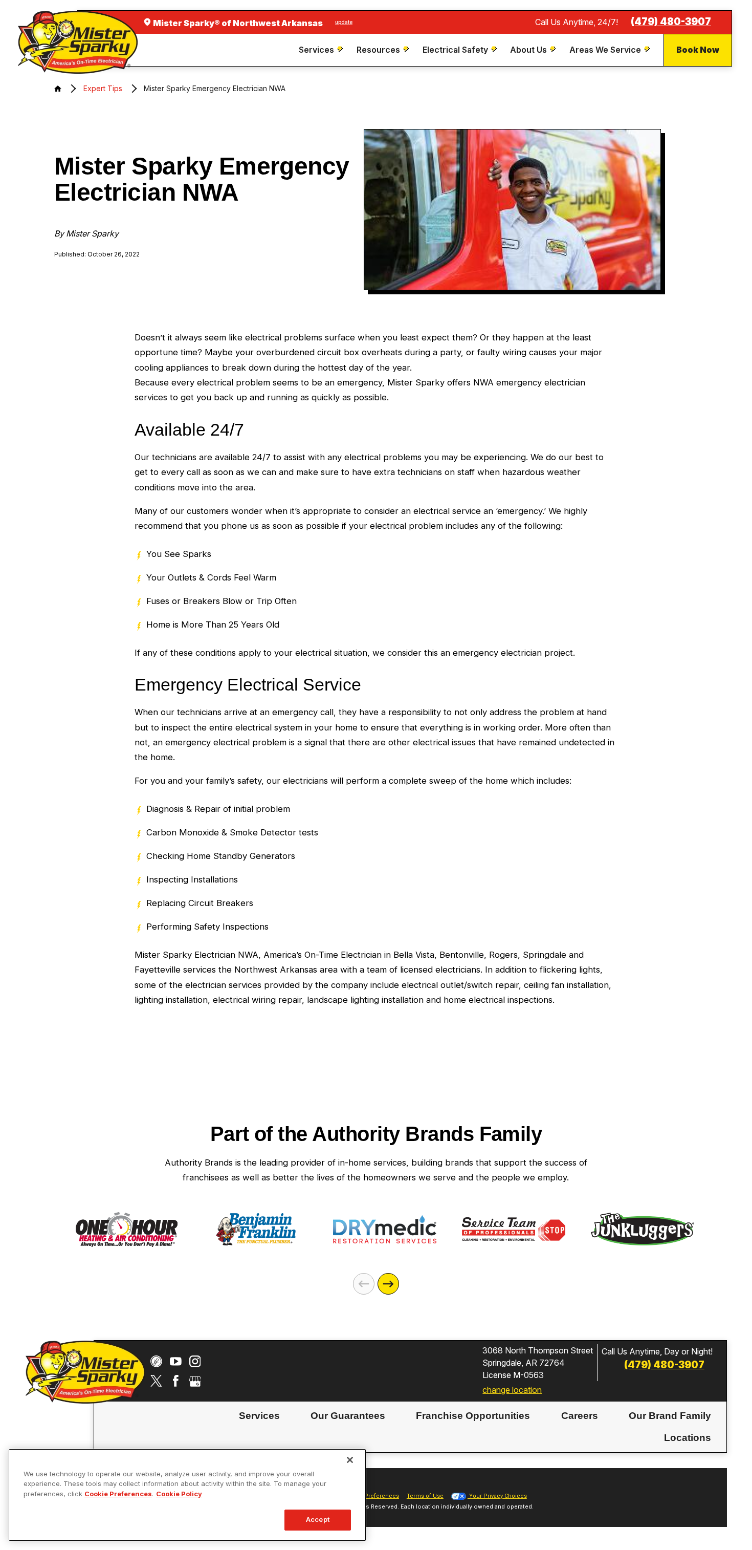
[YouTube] (176, 1361)
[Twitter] (156, 1381)
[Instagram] (195, 1361)
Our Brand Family (670, 1415)
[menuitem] (322, 50)
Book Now (697, 50)
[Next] (388, 1284)
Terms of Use (425, 1496)
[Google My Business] (195, 1381)
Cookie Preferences (118, 1494)
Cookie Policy (179, 1494)
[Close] (350, 1460)
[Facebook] (176, 1381)
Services (259, 1415)
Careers (579, 1415)
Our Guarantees (348, 1415)
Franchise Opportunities (473, 1415)
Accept (317, 1520)
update (343, 22)
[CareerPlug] (156, 1361)
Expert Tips (102, 88)
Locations (687, 1437)
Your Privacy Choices (497, 1496)
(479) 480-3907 (671, 22)
